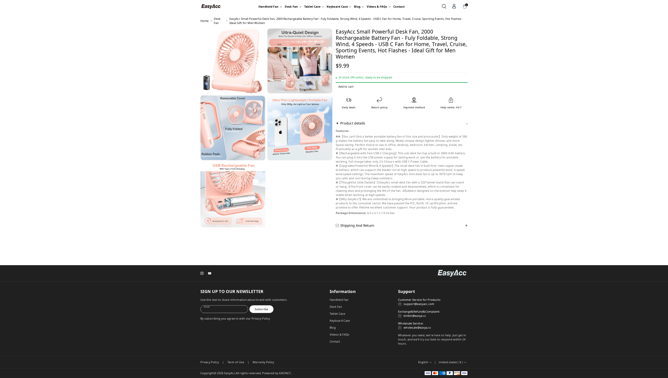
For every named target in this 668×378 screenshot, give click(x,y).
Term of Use (236, 362)
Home (204, 21)
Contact (399, 7)
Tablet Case (337, 314)
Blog (333, 327)
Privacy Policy (209, 362)
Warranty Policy (263, 362)
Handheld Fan (339, 300)
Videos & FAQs (339, 334)
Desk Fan (217, 21)
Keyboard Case (340, 321)
